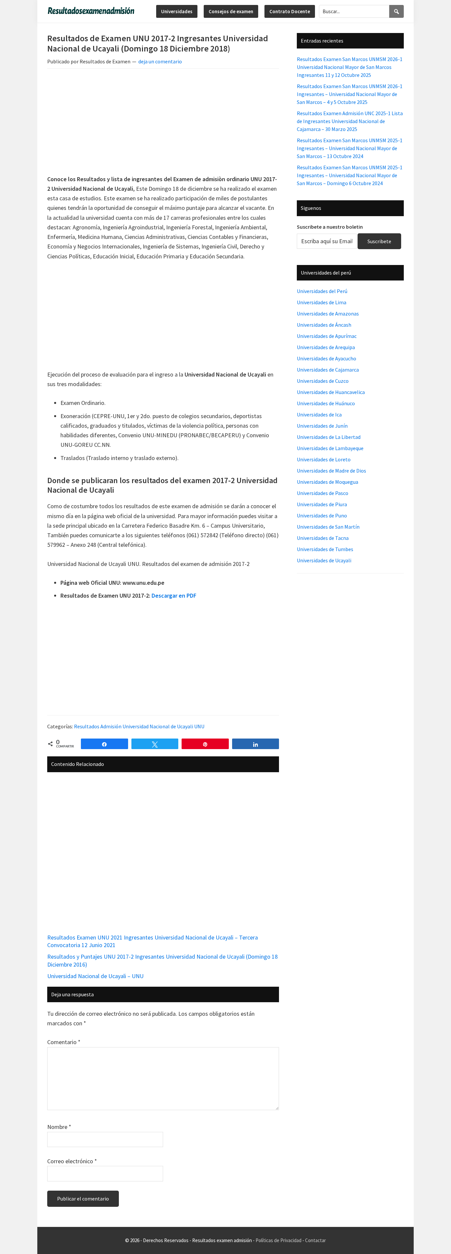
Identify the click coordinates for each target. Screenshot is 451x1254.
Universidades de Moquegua (327, 481)
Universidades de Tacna (323, 538)
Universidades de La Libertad (329, 437)
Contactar (315, 1240)
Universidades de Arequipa (326, 347)
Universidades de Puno (322, 515)
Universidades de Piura (322, 504)
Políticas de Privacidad (278, 1240)
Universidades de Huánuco (326, 403)
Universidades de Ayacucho (326, 358)
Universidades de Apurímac (327, 336)
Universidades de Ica (319, 414)
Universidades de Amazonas (328, 313)
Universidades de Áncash (324, 324)
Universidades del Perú (322, 291)
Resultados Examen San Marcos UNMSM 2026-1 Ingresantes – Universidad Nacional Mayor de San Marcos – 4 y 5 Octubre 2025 (349, 94)
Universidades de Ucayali (324, 560)
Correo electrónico (72, 1161)
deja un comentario (160, 61)
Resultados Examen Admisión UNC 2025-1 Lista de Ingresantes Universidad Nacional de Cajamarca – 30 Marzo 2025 (350, 121)
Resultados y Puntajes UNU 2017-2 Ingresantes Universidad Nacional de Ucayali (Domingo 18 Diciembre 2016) (162, 960)
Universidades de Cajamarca (328, 369)
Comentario (64, 1042)
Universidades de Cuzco (323, 381)
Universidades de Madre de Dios (331, 470)
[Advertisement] (163, 123)
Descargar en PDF (174, 595)
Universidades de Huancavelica (331, 392)
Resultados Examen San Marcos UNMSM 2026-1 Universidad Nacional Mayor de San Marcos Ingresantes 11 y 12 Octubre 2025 (349, 67)
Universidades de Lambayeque (330, 448)
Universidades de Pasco (322, 493)
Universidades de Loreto (324, 459)
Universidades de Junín (322, 425)
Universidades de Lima (321, 302)
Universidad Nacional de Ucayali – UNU (95, 976)
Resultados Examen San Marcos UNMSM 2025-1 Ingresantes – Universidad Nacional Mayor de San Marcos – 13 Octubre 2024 (349, 148)
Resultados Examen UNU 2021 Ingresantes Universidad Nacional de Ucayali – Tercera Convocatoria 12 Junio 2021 (152, 941)
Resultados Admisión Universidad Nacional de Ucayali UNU (139, 726)
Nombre (59, 1127)
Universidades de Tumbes (325, 549)
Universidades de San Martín (328, 526)
